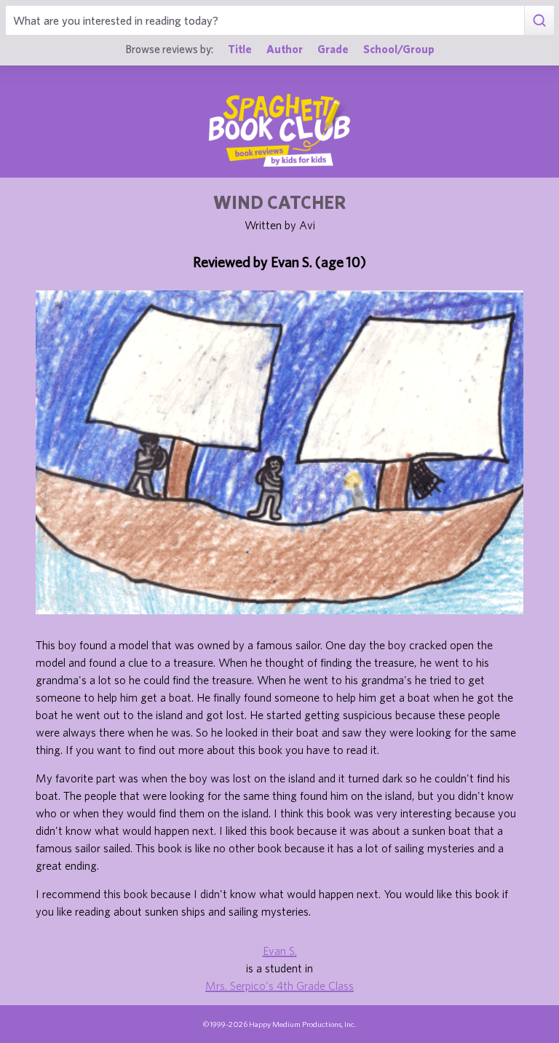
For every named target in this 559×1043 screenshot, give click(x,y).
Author (284, 48)
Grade (333, 48)
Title (240, 48)
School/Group (399, 48)
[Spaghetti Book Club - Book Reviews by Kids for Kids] (279, 130)
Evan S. (280, 950)
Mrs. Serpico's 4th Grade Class (279, 985)
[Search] (539, 20)
